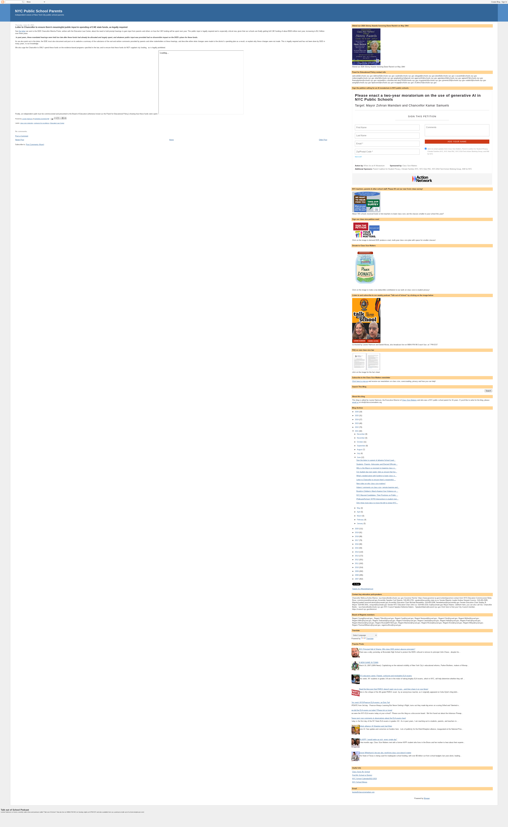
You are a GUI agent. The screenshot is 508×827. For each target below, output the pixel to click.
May (359, 508)
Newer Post (19, 140)
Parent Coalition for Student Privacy (386, 169)
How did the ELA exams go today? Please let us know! (371, 710)
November (361, 438)
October (360, 442)
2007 (357, 579)
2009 (357, 571)
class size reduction (26, 123)
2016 (357, 544)
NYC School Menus (359, 782)
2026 (357, 412)
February (360, 520)
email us (355, 402)
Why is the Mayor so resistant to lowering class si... (376, 468)
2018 (357, 536)
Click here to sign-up (360, 381)
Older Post (323, 140)
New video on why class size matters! (370, 484)
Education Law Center (57, 123)
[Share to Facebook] (63, 118)
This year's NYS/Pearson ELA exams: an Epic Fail (370, 702)
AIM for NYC (467, 169)
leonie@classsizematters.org (363, 792)
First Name (361, 126)
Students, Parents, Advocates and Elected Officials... (377, 464)
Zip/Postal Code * (364, 150)
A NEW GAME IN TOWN (368, 663)
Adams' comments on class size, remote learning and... (377, 487)
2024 (357, 420)
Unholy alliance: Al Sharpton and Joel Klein (375, 726)
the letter (22, 31)
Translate (369, 639)
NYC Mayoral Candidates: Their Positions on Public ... (377, 495)
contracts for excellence (41, 123)
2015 (357, 548)
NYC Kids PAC (425, 169)
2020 (357, 529)
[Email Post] (52, 119)
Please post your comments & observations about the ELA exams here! (378, 718)
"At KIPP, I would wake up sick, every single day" (378, 739)
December (361, 434)
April (359, 512)
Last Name (361, 134)
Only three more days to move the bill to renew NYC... (377, 503)
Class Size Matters (409, 166)
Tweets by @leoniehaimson (362, 589)
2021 (357, 431)
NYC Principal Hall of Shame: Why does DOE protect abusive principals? (387, 649)
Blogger (427, 798)
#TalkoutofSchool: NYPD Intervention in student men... (377, 499)
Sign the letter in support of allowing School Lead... (375, 460)
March (359, 516)
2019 (357, 532)
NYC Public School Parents (38, 11)
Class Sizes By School (361, 772)
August (360, 450)
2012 (357, 560)
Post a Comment (21, 136)
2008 (357, 575)
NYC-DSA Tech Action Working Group (446, 169)
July (359, 453)
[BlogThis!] (57, 118)
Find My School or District (362, 775)
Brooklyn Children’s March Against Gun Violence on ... (377, 491)
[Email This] (55, 118)
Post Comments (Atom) (35, 145)
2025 (357, 416)
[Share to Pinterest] (65, 118)
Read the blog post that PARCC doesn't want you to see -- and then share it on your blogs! (393, 689)
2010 (357, 567)
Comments (430, 125)
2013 (357, 556)
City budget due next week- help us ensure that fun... (376, 472)
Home (171, 140)
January (360, 523)
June (359, 457)
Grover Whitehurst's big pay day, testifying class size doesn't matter (385, 753)
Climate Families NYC (410, 169)
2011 (357, 563)
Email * (359, 142)
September (361, 446)
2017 (357, 540)
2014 (357, 552)
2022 (357, 427)
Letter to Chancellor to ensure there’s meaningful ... (376, 480)
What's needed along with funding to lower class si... (376, 476)
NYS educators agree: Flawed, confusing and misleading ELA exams (385, 676)
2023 (357, 423)
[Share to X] (60, 118)
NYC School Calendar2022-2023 (364, 779)
